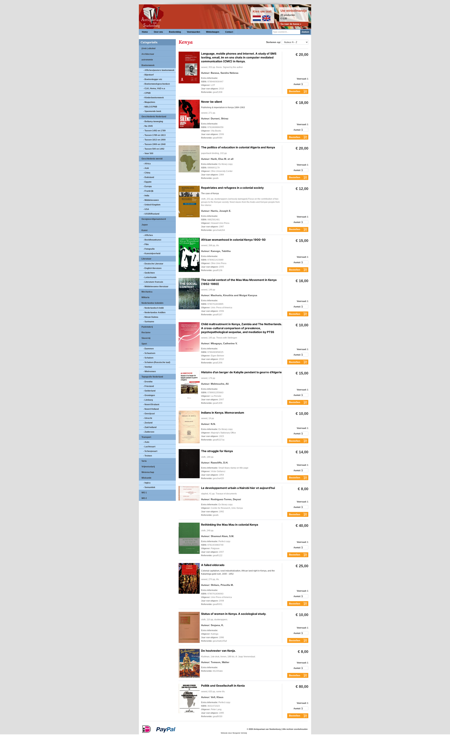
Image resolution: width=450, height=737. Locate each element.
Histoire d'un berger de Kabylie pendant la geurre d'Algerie (241, 372)
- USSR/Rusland (151, 214)
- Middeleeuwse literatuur (155, 286)
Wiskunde (146, 478)
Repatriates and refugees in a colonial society (232, 187)
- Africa (147, 163)
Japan (145, 224)
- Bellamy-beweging (153, 121)
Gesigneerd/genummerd (154, 219)
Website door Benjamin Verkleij (234, 733)
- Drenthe (148, 381)
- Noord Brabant (151, 404)
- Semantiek (149, 487)
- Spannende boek (152, 111)
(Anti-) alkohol (148, 48)
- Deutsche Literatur (153, 263)
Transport (146, 437)
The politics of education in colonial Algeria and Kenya (238, 147)
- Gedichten (149, 273)
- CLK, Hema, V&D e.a (154, 88)
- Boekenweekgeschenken (156, 84)
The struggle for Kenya (217, 451)
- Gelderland (149, 391)
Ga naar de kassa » (291, 24)
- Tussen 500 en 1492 (153, 149)
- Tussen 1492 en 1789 (154, 130)
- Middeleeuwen (151, 200)
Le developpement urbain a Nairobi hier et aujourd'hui (238, 488)
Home (145, 32)
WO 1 (144, 492)
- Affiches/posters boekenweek (158, 70)
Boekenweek (148, 65)
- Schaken (148, 358)
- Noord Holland (151, 409)
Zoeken (305, 32)
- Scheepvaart (150, 451)
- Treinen (147, 456)
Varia (144, 461)
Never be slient (211, 101)
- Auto (146, 442)
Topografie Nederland (152, 377)
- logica (146, 483)
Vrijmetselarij (148, 466)
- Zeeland (147, 423)
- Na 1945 (148, 126)
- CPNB (147, 93)
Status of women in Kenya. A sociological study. (233, 614)
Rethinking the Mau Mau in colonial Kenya (229, 524)
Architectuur (148, 54)
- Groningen (149, 395)
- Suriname (148, 321)
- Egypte (147, 182)
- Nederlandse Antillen (154, 312)
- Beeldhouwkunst (152, 240)
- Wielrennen (149, 371)
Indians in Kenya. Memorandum (222, 412)
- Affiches (148, 235)
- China (146, 173)
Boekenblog (175, 32)
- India (146, 195)
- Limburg (148, 400)
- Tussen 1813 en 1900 (154, 140)
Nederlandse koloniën (152, 303)
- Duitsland (148, 177)
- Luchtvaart (149, 446)
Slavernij (146, 338)
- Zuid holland (149, 427)
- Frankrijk (148, 191)
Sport (144, 344)
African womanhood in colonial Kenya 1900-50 (233, 239)
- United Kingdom (151, 204)
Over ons (158, 32)
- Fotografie (149, 249)
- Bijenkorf (148, 75)
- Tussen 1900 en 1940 (154, 144)
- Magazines (149, 102)
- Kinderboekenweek (153, 97)
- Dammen (148, 348)
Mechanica (147, 292)
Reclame (146, 332)
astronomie (147, 59)
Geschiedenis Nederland (154, 116)
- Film (146, 244)
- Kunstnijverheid (151, 253)
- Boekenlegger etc (152, 79)
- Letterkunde (150, 277)
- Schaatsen (149, 353)
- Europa (147, 186)
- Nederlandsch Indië (153, 308)
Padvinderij (147, 327)
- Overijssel (149, 413)
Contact (229, 32)
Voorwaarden (193, 32)
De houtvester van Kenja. (218, 650)
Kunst (144, 230)
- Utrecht (147, 418)
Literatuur (146, 259)
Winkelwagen (212, 32)
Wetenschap (148, 472)
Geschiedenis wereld (152, 158)
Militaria (145, 297)
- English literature (152, 268)
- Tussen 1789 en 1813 (154, 135)
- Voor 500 (148, 153)
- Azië (146, 168)
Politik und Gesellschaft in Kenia (223, 685)
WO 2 (144, 498)
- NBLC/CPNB (150, 107)
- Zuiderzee (148, 432)
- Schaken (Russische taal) (156, 362)
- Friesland (148, 386)
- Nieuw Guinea (150, 317)
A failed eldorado (212, 565)
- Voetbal (147, 367)
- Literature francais (153, 282)
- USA (146, 209)
